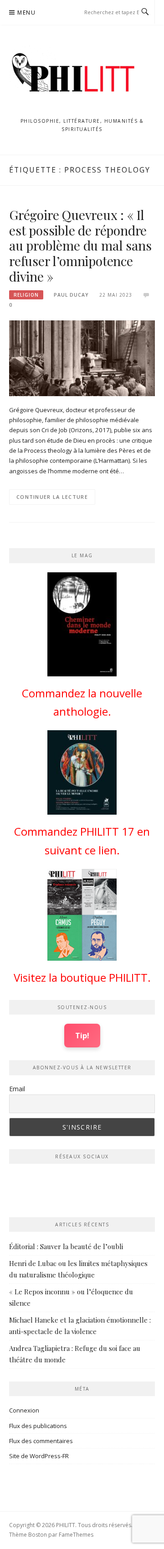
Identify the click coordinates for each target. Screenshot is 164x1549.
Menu (26, 12)
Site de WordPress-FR (39, 1456)
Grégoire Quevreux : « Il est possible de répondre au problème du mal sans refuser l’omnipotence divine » (80, 245)
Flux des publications (38, 1426)
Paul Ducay (71, 295)
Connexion (24, 1410)
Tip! (82, 1035)
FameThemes (76, 1535)
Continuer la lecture (52, 496)
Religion (26, 295)
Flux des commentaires (41, 1441)
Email (17, 1088)
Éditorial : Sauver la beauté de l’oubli (66, 1246)
